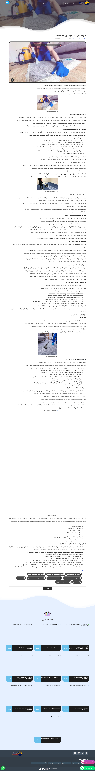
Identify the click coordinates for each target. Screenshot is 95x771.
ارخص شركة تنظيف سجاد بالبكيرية (55, 574)
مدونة (61, 3)
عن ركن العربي (67, 3)
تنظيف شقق (76, 582)
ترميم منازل (80, 763)
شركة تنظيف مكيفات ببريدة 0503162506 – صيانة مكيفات (24, 678)
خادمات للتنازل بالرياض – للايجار (52, 708)
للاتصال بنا (44, 3)
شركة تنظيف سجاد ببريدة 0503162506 (50, 677)
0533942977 (83, 318)
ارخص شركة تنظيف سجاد (73, 574)
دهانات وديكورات (52, 763)
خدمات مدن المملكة (53, 3)
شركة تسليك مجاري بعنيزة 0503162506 (50, 738)
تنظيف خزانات (20, 578)
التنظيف (68, 763)
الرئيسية (75, 3)
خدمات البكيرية (50, 45)
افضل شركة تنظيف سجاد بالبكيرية (35, 578)
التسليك (74, 763)
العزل (63, 763)
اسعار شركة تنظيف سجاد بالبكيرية (71, 578)
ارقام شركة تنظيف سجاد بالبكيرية (35, 574)
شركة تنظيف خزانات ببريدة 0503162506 (50, 647)
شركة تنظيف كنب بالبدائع (75, 93)
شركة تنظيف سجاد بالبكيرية (62, 582)
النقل (59, 763)
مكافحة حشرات (35, 763)
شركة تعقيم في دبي (77, 212)
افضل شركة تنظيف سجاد (53, 578)
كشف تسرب (44, 763)
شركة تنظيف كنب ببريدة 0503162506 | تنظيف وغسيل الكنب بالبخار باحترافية (78, 647)
